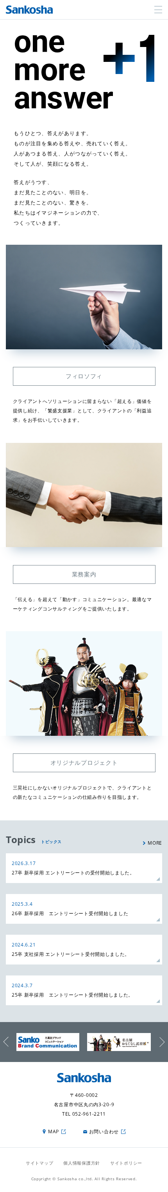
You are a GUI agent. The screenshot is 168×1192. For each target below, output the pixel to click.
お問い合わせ (104, 1131)
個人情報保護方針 (81, 1163)
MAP (53, 1131)
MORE (155, 843)
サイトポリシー (126, 1163)
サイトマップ (39, 1163)
